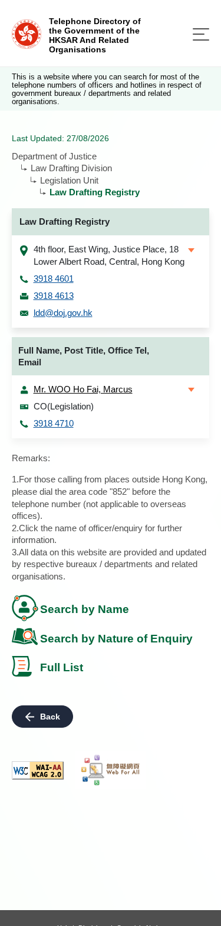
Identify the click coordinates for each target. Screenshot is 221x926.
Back (50, 716)
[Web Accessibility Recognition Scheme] (110, 770)
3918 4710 (54, 423)
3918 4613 (54, 296)
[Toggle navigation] (201, 34)
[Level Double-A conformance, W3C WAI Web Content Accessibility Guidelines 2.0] (38, 770)
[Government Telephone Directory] (26, 33)
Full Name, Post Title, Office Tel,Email (83, 356)
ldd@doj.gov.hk (63, 313)
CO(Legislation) (64, 406)
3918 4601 (54, 279)
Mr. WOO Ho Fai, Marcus (83, 389)
